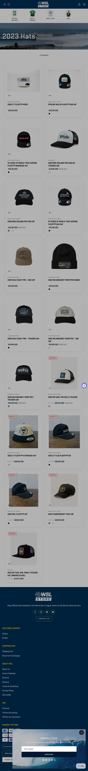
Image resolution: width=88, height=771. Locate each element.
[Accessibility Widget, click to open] (84, 385)
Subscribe (49, 754)
